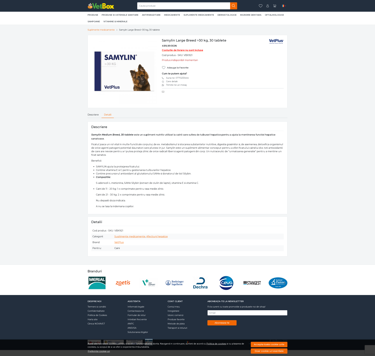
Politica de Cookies (97, 315)
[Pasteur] (278, 288)
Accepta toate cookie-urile (269, 344)
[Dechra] (200, 288)
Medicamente (172, 15)
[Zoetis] (123, 288)
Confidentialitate (96, 311)
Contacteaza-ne (136, 311)
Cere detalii (172, 81)
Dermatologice (227, 15)
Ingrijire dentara (250, 15)
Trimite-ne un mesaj (176, 85)
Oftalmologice (274, 15)
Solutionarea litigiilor (138, 332)
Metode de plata (176, 323)
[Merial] (97, 288)
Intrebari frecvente (137, 319)
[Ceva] (226, 288)
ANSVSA (132, 328)
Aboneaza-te (222, 322)
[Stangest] (252, 288)
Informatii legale (136, 306)
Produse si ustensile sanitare (120, 15)
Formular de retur (137, 315)
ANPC (131, 323)
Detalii (107, 114)
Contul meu (174, 306)
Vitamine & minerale (115, 21)
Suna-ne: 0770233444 (177, 78)
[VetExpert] (148, 288)
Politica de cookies (216, 343)
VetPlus (119, 242)
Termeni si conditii (97, 306)
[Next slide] (284, 283)
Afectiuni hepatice (157, 236)
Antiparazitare (151, 15)
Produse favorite (176, 319)
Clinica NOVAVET (96, 323)
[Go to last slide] (90, 283)
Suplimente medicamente (199, 15)
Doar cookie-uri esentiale (269, 351)
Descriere (93, 114)
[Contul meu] (268, 6)
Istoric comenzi (175, 315)
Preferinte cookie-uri (99, 351)
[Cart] (275, 6)
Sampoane (94, 21)
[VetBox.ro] (101, 6)
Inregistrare (173, 311)
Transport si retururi (177, 328)
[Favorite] (261, 6)
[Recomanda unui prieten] (164, 91)
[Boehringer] (174, 288)
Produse (93, 15)
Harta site (93, 319)
